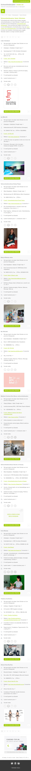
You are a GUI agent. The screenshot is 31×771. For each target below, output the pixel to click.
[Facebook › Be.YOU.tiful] (8, 369)
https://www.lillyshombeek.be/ (15, 61)
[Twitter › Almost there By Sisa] (5, 706)
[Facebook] (15, 763)
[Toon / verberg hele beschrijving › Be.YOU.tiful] (17, 356)
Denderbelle (16, 338)
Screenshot (23, 136)
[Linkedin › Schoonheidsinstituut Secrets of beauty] (11, 505)
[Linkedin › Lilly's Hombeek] (11, 84)
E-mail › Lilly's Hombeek (9, 58)
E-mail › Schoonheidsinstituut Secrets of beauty (15, 481)
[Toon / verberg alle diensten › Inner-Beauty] (17, 558)
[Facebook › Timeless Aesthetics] (8, 641)
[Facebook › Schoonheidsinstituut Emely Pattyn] (8, 225)
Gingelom (11, 606)
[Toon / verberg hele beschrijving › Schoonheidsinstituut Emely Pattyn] (17, 207)
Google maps (19, 48)
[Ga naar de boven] (28, 111)
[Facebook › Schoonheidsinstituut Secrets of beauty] (8, 505)
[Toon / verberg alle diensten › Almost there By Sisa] (17, 692)
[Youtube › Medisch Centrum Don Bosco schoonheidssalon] (15, 437)
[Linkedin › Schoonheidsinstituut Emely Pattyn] (11, 225)
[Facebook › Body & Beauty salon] (8, 301)
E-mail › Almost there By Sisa (11, 681)
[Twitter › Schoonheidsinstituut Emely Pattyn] (5, 225)
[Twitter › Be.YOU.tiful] (5, 369)
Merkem (15, 191)
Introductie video (22, 218)
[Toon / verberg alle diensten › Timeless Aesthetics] (17, 628)
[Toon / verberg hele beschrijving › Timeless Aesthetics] (17, 623)
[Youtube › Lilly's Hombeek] (15, 84)
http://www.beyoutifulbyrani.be (15, 351)
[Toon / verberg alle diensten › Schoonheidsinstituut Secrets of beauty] (17, 492)
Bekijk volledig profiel (12, 111)
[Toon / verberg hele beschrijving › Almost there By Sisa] (17, 689)
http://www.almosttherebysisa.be (16, 684)
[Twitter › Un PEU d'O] (5, 158)
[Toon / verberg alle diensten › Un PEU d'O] (17, 145)
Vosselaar (12, 538)
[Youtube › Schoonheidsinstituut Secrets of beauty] (15, 505)
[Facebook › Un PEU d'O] (8, 158)
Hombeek (12, 48)
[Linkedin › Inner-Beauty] (11, 572)
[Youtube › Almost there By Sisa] (15, 706)
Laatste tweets (8, 565)
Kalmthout (12, 124)
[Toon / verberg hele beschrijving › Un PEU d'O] (17, 140)
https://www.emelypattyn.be (14, 203)
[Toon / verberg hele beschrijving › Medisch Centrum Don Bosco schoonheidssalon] (17, 420)
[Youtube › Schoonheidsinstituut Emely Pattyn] (15, 225)
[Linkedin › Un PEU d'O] (11, 158)
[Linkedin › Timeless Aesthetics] (11, 641)
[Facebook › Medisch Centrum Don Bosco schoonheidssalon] (8, 437)
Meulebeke (15, 471)
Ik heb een (21, 1)
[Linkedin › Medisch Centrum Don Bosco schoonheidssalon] (11, 437)
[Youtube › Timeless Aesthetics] (15, 641)
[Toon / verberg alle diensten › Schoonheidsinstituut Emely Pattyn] (17, 211)
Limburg (6, 606)
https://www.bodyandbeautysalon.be (16, 278)
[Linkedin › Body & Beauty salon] (11, 301)
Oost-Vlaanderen (8, 264)
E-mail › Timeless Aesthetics (11, 615)
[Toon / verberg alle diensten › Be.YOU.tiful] (17, 359)
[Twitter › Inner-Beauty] (5, 572)
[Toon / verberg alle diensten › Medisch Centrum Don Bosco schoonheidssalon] (17, 424)
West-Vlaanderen (8, 191)
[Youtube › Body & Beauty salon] (15, 301)
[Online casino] (15, 736)
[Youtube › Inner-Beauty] (15, 572)
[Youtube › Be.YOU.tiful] (15, 369)
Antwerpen (6, 48)
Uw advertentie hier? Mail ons (15, 752)
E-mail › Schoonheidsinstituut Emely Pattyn (14, 200)
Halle (14, 403)
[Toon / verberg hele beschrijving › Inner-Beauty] (17, 554)
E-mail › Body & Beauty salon (11, 275)
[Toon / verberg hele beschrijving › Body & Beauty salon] (17, 283)
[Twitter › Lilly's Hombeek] (5, 84)
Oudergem (15, 672)
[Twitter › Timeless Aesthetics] (5, 641)
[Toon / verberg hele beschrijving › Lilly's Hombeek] (17, 67)
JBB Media (14, 767)
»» (18, 37)
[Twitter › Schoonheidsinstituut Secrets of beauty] (5, 505)
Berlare (14, 264)
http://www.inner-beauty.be (14, 550)
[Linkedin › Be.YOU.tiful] (11, 369)
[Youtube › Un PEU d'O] (15, 158)
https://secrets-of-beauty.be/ (15, 484)
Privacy (18, 767)
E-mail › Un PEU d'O (9, 133)
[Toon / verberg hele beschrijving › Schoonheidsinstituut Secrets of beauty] (17, 488)
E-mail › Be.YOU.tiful (9, 348)
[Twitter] (12, 763)
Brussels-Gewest (8, 672)
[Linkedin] (18, 763)
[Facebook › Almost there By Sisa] (8, 706)
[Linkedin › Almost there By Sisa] (11, 706)
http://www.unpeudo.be (13, 136)
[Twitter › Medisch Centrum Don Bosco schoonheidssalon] (5, 437)
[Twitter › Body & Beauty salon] (5, 301)
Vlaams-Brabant (7, 403)
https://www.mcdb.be (13, 417)
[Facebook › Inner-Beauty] (8, 572)
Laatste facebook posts (10, 78)
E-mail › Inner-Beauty (9, 547)
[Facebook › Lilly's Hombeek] (8, 84)
